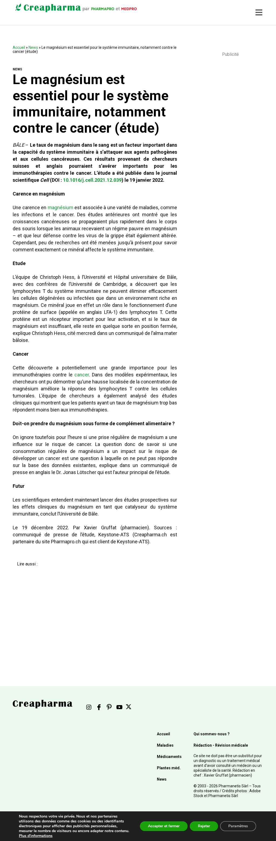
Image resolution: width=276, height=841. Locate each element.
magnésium (60, 207)
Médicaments (169, 756)
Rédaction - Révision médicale (221, 745)
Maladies (165, 745)
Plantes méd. (169, 768)
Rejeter (204, 826)
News (33, 47)
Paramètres (238, 826)
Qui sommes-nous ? (212, 734)
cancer (81, 374)
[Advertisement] (92, 614)
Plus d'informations (36, 835)
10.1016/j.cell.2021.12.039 (92, 180)
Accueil (19, 47)
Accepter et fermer (164, 826)
